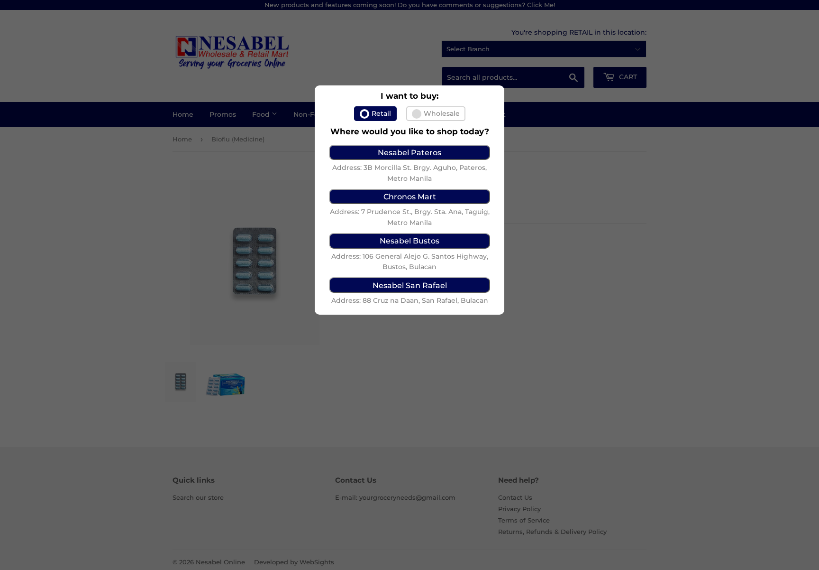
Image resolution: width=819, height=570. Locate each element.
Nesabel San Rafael (410, 285)
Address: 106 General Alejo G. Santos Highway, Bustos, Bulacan (409, 261)
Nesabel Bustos (409, 240)
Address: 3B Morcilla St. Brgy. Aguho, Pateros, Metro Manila (409, 172)
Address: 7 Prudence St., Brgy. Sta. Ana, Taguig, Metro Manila (410, 216)
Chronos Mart (409, 196)
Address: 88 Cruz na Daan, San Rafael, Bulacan (409, 300)
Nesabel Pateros (409, 152)
